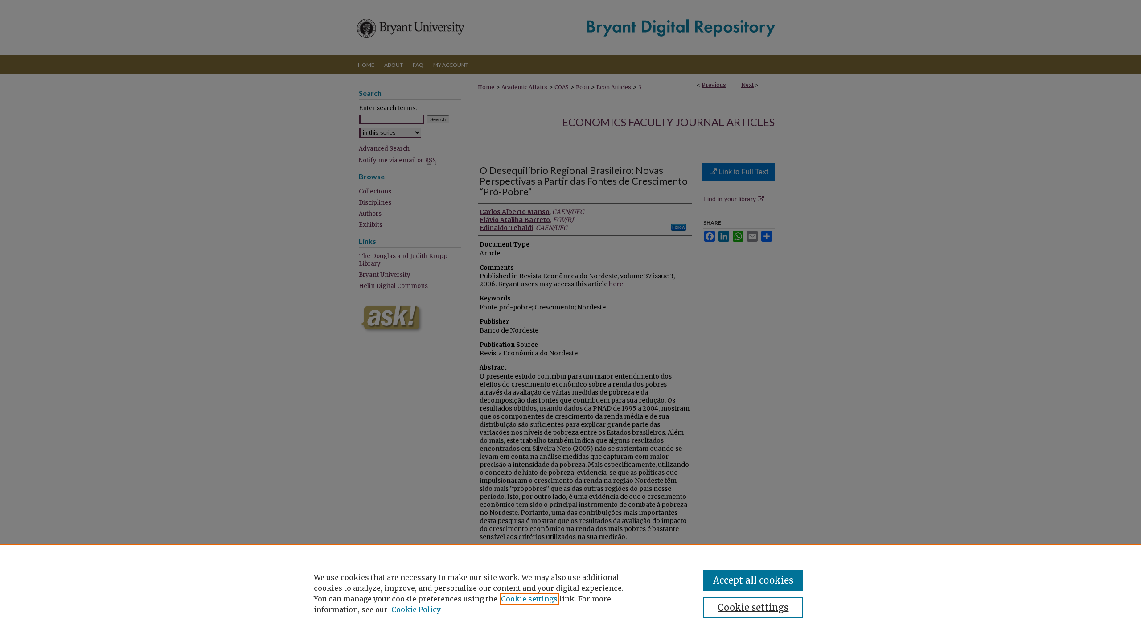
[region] (570, 593)
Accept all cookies (753, 580)
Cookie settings (529, 598)
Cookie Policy (416, 609)
